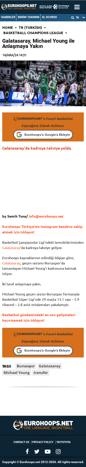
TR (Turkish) (30, 27)
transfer (41, 372)
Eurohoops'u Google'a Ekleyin (47, 134)
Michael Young (17, 372)
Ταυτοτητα (63, 442)
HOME (7, 27)
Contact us (21, 442)
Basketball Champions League (33, 32)
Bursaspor (26, 366)
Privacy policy (42, 442)
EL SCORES (49, 17)
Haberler (8, 17)
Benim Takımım (28, 17)
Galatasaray (11, 247)
